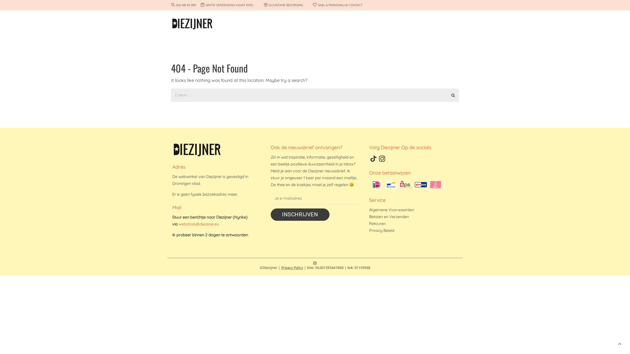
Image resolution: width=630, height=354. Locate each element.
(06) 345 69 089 (186, 5)
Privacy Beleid (381, 230)
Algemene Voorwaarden (391, 209)
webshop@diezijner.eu (199, 223)
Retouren (377, 223)
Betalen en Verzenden (389, 216)
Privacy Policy (292, 267)
